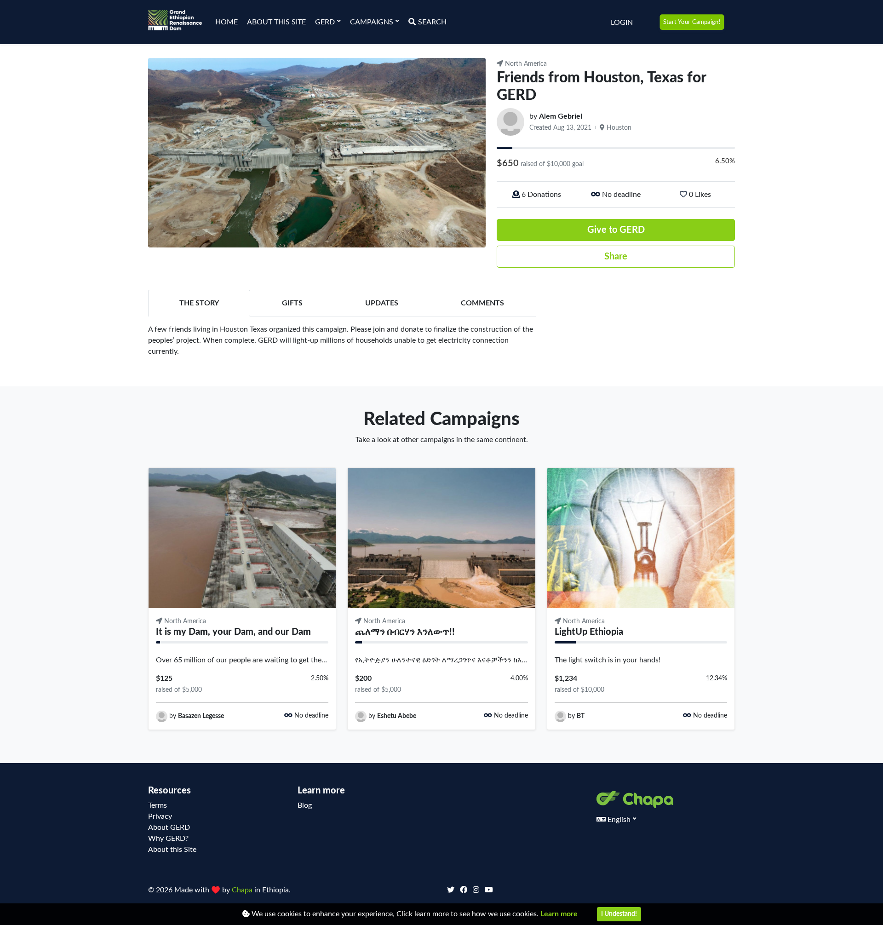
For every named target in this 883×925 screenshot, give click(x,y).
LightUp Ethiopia (589, 632)
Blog (305, 805)
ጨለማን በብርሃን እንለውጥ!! (405, 632)
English (619, 819)
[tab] (199, 303)
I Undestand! (619, 914)
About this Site (276, 22)
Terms (157, 805)
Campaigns (372, 22)
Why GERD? (168, 838)
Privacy (160, 816)
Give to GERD (616, 230)
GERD (326, 22)
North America (525, 64)
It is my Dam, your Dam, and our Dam (233, 632)
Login (622, 22)
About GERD (169, 827)
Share (615, 256)
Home (226, 22)
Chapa (243, 890)
